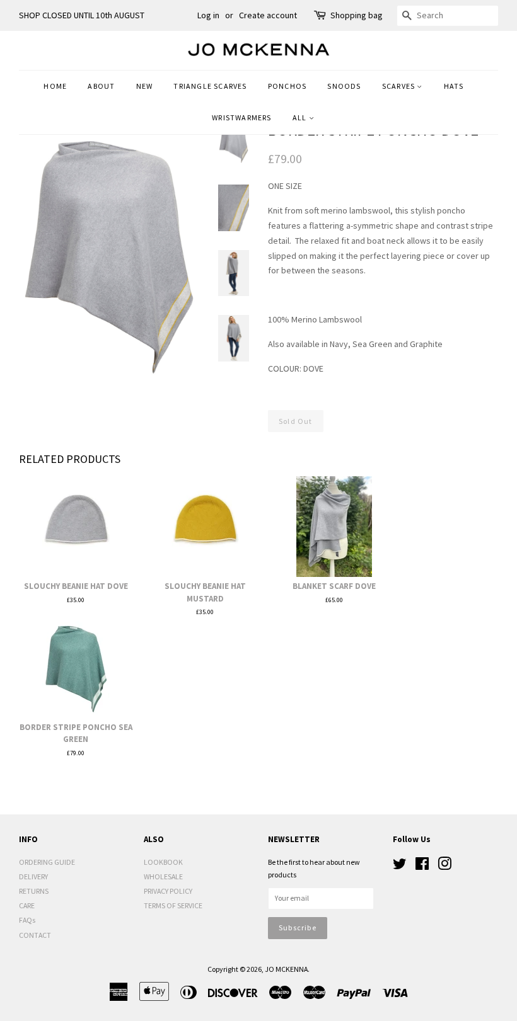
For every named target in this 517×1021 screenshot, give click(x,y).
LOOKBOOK (163, 862)
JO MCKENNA (286, 969)
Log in (208, 15)
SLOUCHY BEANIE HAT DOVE (76, 586)
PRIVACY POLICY (168, 891)
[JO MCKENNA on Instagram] (444, 866)
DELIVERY (33, 876)
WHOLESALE (163, 876)
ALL (301, 117)
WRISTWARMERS (241, 117)
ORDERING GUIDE (47, 862)
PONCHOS (287, 86)
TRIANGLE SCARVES (210, 86)
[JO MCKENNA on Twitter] (400, 866)
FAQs (27, 920)
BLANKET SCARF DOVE (334, 586)
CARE (27, 905)
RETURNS (34, 891)
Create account (268, 15)
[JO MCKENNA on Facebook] (422, 866)
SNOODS (344, 86)
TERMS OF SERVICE (173, 905)
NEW (144, 86)
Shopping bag (356, 15)
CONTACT (35, 935)
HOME (55, 86)
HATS (454, 86)
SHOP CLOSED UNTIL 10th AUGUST (81, 15)
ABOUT (101, 86)
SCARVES (399, 86)
